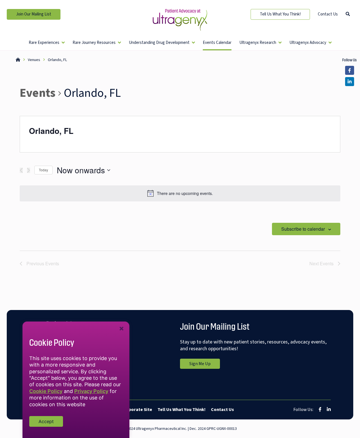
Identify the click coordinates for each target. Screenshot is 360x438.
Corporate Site (136, 409)
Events (37, 93)
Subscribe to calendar (303, 229)
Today (43, 169)
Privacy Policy (91, 391)
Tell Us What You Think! (280, 14)
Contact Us (328, 14)
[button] (348, 14)
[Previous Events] (21, 170)
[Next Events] (28, 170)
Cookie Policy (45, 391)
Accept (46, 421)
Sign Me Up (204, 364)
